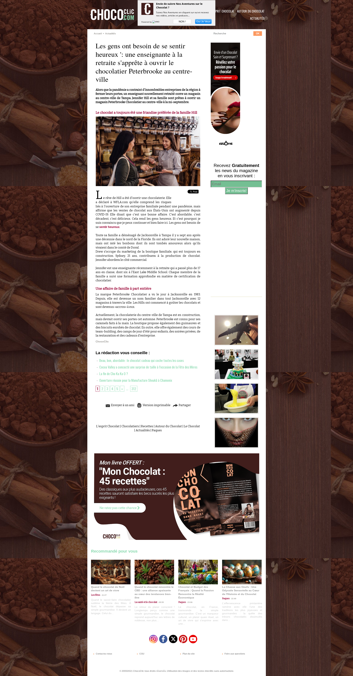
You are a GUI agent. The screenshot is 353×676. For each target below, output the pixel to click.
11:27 (103, 595)
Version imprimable (156, 405)
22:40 (233, 599)
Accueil (98, 33)
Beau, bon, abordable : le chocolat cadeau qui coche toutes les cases (141, 360)
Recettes (147, 426)
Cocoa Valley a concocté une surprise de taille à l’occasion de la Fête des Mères (148, 367)
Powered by (146, 22)
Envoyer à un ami (122, 405)
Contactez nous (103, 653)
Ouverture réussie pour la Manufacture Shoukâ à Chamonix (135, 380)
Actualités (257, 18)
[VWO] (156, 22)
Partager (184, 405)
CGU (141, 653)
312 (133, 388)
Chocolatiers (130, 426)
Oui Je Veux (203, 21)
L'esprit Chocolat (222, 11)
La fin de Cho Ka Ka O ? (113, 373)
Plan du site (188, 653)
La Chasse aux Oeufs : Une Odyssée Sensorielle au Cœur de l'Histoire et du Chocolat (240, 590)
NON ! (182, 21)
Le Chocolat (192, 426)
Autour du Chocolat (251, 11)
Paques (157, 430)
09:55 (160, 602)
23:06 (189, 602)
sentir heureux (109, 227)
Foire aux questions (234, 653)
